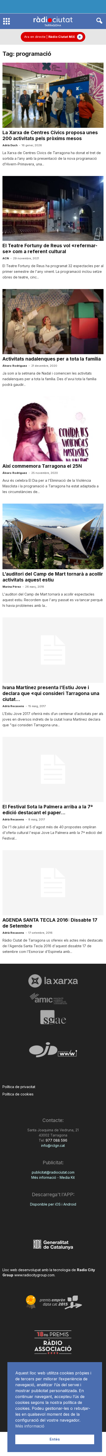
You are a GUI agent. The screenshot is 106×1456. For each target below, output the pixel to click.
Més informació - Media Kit (53, 1177)
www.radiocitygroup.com (34, 1275)
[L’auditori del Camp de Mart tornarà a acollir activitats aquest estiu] (53, 536)
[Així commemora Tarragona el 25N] (53, 429)
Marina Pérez (11, 586)
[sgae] (53, 1017)
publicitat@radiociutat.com (53, 1172)
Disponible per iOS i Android (53, 1204)
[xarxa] (53, 981)
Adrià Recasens (13, 706)
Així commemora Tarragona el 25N (42, 466)
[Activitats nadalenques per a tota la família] (53, 321)
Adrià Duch (10, 145)
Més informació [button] (29, 1426)
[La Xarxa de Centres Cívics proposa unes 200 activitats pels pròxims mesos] (53, 95)
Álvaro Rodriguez (14, 365)
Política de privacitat (18, 1087)
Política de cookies (18, 1094)
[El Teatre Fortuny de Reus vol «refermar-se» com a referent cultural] (53, 208)
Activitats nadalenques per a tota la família (51, 359)
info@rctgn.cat (53, 1145)
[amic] (53, 999)
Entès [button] (55, 1439)
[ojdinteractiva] (53, 1051)
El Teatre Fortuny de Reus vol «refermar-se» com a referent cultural (49, 248)
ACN (5, 258)
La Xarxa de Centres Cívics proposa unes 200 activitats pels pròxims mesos (50, 135)
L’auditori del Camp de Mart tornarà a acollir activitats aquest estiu (52, 577)
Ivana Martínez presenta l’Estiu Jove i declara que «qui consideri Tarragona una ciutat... (50, 693)
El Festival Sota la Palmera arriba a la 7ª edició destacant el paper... (47, 809)
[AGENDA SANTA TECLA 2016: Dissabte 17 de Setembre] (53, 882)
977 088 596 (56, 1140)
